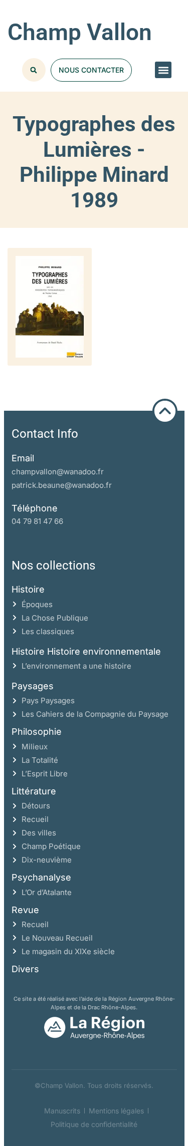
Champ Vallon (80, 32)
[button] (163, 70)
